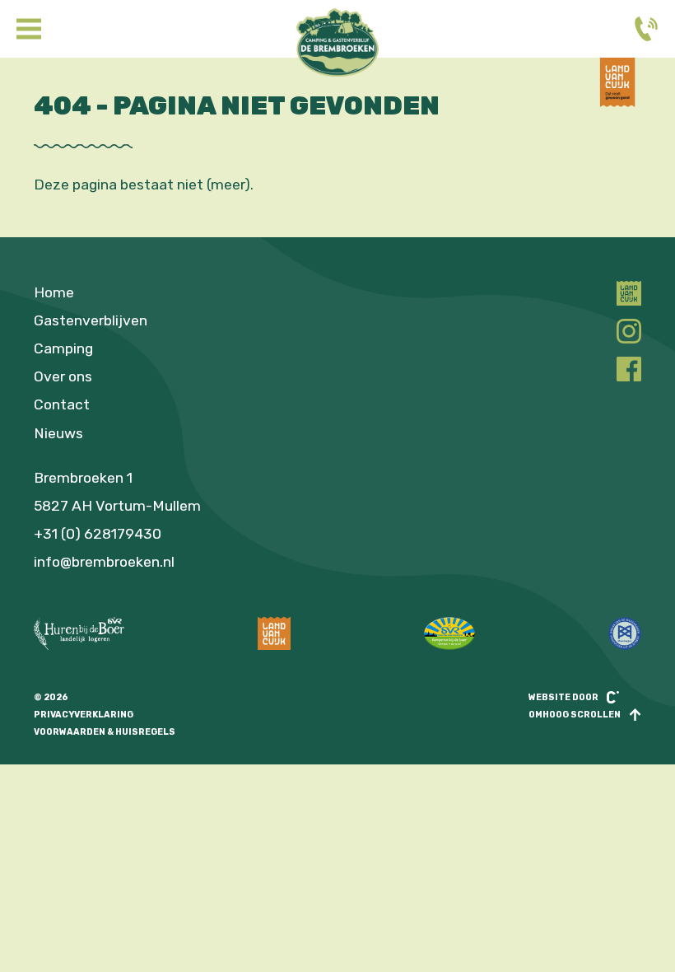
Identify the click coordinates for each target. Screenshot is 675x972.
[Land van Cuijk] (629, 293)
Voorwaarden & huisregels (104, 732)
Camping (63, 348)
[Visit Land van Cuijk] (274, 633)
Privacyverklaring (83, 714)
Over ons (63, 376)
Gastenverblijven (90, 320)
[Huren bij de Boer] (79, 633)
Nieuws (58, 433)
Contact (62, 404)
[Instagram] (629, 331)
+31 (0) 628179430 (97, 534)
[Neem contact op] (646, 28)
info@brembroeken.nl (104, 562)
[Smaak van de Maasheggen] (624, 633)
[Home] (337, 42)
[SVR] (449, 633)
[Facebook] (629, 369)
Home (54, 292)
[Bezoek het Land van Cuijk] (617, 102)
